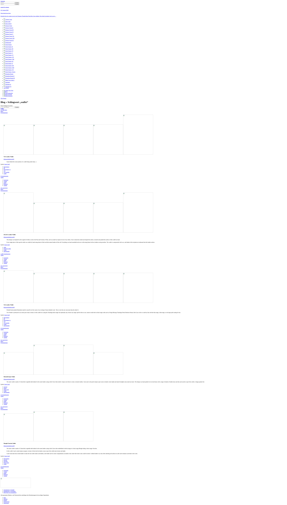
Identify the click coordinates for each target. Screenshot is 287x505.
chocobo (6, 461)
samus (5, 388)
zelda (5, 247)
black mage (6, 462)
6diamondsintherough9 (9, 237)
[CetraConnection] (8, 93)
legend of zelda (7, 248)
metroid (5, 387)
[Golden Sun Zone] (8, 90)
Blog (5, 497)
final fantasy (6, 167)
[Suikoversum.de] (8, 96)
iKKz (2, 111)
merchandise (6, 251)
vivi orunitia (6, 172)
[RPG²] (6, 91)
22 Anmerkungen (5, 466)
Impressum (6, 503)
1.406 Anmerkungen (5, 254)
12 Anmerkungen (5, 328)
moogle (5, 460)
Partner (5, 500)
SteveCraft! (7, 164)
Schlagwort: (7, 105)
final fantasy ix (7, 169)
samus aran (6, 389)
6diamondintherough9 (9, 159)
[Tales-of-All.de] (8, 94)
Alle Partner (3, 98)
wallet (5, 173)
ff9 (4, 168)
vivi (4, 171)
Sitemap (5, 499)
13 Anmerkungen (5, 395)
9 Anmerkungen (4, 176)
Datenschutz (6, 501)
